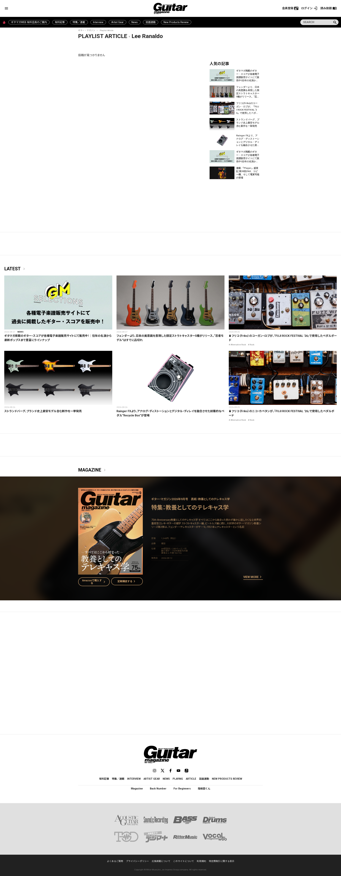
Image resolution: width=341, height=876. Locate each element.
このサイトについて (183, 861)
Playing (178, 778)
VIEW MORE (253, 577)
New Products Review (176, 22)
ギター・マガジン (86, 30)
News (134, 22)
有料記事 (60, 22)
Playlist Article (106, 30)
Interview (98, 22)
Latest (15, 269)
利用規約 (201, 861)
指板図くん (204, 788)
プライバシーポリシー (137, 861)
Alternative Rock (238, 344)
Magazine (92, 470)
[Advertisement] (170, 648)
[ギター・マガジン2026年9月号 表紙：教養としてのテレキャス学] (110, 572)
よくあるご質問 (115, 861)
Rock (252, 344)
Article (191, 778)
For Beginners (182, 788)
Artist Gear (117, 22)
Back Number (158, 788)
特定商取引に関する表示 (221, 861)
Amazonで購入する (94, 581)
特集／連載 (79, 22)
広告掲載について (161, 861)
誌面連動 (151, 22)
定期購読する (127, 581)
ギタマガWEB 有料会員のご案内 (29, 22)
